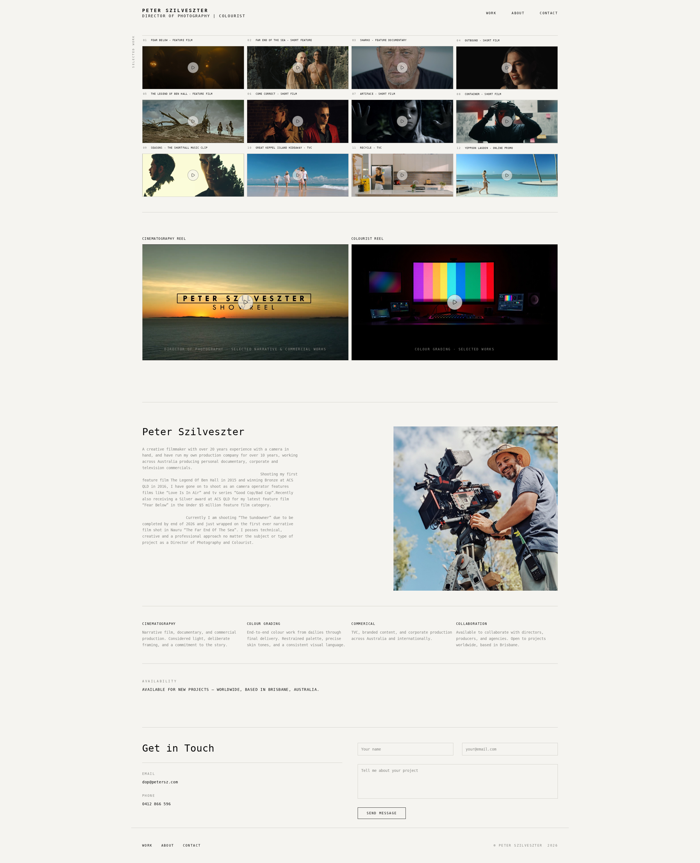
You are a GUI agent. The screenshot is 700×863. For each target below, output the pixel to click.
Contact (549, 13)
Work (491, 13)
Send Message (382, 813)
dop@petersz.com (160, 782)
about (518, 13)
